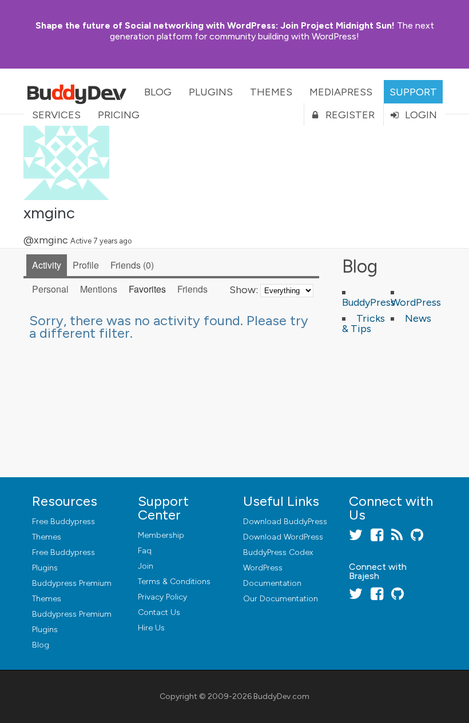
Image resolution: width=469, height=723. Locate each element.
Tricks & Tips (363, 323)
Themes (271, 92)
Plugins (211, 92)
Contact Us (159, 612)
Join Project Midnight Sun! (215, 25)
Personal (50, 288)
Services (56, 115)
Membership (161, 535)
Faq (145, 551)
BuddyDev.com (281, 696)
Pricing (119, 115)
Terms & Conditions (174, 581)
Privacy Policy (162, 597)
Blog (158, 92)
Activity (46, 264)
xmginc (49, 212)
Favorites (147, 288)
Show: (243, 289)
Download (285, 521)
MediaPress (340, 92)
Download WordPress (283, 537)
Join (145, 566)
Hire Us (151, 628)
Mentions (98, 288)
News (418, 318)
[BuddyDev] (79, 91)
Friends (130, 264)
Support (413, 92)
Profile (86, 264)
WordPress (416, 302)
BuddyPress (368, 302)
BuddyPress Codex (278, 552)
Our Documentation (280, 599)
